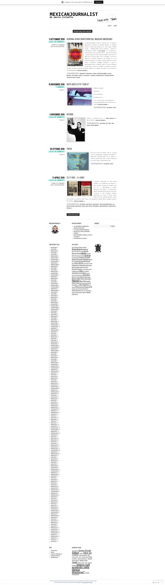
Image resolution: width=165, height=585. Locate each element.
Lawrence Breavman (82, 558)
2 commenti (60, 87)
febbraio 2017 (54, 424)
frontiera (80, 75)
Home (115, 25)
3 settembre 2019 (57, 39)
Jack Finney (89, 204)
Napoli (75, 280)
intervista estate (83, 555)
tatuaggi (87, 572)
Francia (82, 265)
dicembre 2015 (54, 448)
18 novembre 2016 (57, 84)
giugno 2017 (54, 417)
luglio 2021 (53, 333)
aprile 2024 (53, 280)
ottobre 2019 (54, 369)
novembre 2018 (54, 388)
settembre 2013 (54, 495)
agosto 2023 (54, 292)
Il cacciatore (86, 75)
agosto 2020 (54, 352)
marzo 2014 (53, 484)
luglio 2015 (53, 457)
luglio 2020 (53, 354)
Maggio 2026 (54, 250)
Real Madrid (83, 285)
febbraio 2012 (54, 527)
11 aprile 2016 (58, 177)
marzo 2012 (53, 525)
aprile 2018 (53, 400)
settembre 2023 (54, 290)
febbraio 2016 (54, 445)
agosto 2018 (54, 393)
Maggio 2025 (54, 266)
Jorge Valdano (86, 271)
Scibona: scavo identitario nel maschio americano (89, 39)
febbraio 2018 (54, 403)
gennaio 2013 (54, 508)
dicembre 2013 (54, 489)
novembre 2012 (54, 512)
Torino (81, 290)
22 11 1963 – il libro (75, 177)
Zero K (114, 107)
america (95, 73)
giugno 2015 (54, 458)
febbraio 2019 (54, 383)
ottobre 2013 (54, 493)
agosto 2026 (54, 247)
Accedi (52, 552)
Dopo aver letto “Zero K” (78, 84)
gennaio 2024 (54, 283)
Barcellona (84, 249)
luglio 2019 (53, 374)
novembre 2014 (54, 470)
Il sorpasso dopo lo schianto (80, 238)
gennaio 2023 (54, 304)
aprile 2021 (53, 338)
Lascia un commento (57, 41)
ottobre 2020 (54, 348)
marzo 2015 (53, 464)
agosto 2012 (54, 517)
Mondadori (88, 279)
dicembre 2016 (54, 427)
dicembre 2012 (54, 510)
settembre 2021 (54, 329)
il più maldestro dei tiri (87, 269)
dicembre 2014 (54, 469)
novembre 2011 (54, 532)
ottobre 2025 (54, 262)
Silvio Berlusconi (84, 288)
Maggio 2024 (54, 278)
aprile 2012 (53, 524)
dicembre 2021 (54, 324)
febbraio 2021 (54, 342)
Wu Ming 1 (69, 208)
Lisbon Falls (85, 206)
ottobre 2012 (54, 513)
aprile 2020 (53, 359)
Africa (73, 247)
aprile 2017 (53, 421)
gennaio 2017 (54, 426)
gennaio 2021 (54, 343)
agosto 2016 (54, 434)
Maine (90, 206)
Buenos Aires (76, 253)
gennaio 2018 (54, 405)
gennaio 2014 (54, 488)
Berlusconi (74, 251)
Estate (73, 263)
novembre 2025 (54, 261)
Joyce (80, 557)
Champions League (79, 255)
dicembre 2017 (54, 407)
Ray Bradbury (95, 206)
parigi (77, 283)
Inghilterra (74, 271)
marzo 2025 (53, 269)
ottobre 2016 (54, 431)
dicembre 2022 (54, 305)
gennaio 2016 (54, 446)
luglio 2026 (53, 249)
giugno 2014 (54, 479)
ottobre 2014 (54, 472)
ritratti (74, 562)
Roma (77, 287)
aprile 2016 (53, 441)
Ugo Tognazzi (88, 290)
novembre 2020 (54, 347)
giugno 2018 (54, 397)
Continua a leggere (82, 70)
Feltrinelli (74, 265)
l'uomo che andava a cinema (82, 557)
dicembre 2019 (54, 366)
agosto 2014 (54, 476)
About (110, 25)
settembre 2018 (54, 391)
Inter (78, 271)
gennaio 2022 (54, 323)
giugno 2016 (54, 438)
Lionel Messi (82, 273)
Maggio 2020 (54, 357)
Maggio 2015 (54, 460)
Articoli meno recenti (73, 214)
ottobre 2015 (54, 452)
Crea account (54, 550)
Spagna (74, 290)
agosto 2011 (54, 537)
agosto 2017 (54, 414)
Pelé (81, 283)
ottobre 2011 (54, 534)
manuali (90, 558)
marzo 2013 (53, 505)
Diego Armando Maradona (81, 259)
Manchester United (79, 275)
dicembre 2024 (54, 274)
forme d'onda (85, 550)
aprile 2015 (53, 462)
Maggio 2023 (54, 297)
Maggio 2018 (54, 398)
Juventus (75, 273)
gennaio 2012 (54, 529)
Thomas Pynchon (71, 77)
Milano (82, 279)
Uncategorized (75, 574)
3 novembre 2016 (57, 114)
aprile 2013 (53, 503)
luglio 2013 (53, 498)
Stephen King (112, 206)
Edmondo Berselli (80, 261)
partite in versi (83, 560)
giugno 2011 (54, 541)
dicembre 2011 (54, 531)
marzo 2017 (53, 422)
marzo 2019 (53, 381)
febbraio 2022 (54, 321)
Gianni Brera (85, 267)
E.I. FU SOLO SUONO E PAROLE (81, 229)
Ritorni (70, 114)
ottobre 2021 (54, 328)
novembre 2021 (54, 326)
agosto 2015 (54, 455)
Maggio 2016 (54, 440)
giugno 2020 (54, 355)
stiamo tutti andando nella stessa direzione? (58, 46)
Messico (74, 279)
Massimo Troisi (75, 277)
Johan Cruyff (75, 557)
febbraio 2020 (54, 362)
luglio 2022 (53, 312)
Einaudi (87, 261)
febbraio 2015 (54, 465)
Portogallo (74, 285)
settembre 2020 (54, 350)
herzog (81, 553)
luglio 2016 (53, 436)
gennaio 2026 (54, 257)
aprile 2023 (53, 299)
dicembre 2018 (54, 386)
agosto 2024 (54, 276)
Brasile (86, 251)
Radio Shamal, (110, 118)
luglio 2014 (53, 477)
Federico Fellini (89, 263)
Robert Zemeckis (104, 206)
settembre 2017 (54, 412)
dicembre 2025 (54, 259)
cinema (87, 255)
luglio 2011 (53, 539)
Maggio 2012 (54, 522)
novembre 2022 (54, 307)
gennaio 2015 (54, 467)
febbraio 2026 (54, 256)
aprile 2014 (53, 482)
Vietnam (78, 77)
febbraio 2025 (54, 271)
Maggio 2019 (54, 378)
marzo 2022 (53, 319)
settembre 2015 (54, 453)
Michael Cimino (100, 75)
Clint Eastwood (75, 257)
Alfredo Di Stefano (78, 247)
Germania (79, 267)
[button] (75, 54)
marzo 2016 (53, 443)
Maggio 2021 (54, 336)
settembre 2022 (54, 309)
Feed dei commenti (55, 555)
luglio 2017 (53, 415)
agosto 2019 (54, 372)
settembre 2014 (54, 474)
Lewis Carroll (78, 206)
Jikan (88, 555)
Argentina (76, 249)
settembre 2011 (54, 536)
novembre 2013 (54, 491)
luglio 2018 (53, 395)
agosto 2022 (54, 311)
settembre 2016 (54, 433)
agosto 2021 (54, 331)
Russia (82, 287)
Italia (81, 271)
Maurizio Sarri (83, 277)
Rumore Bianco (95, 125)
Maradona (86, 275)
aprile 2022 (53, 317)
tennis (78, 290)
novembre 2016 (54, 429)
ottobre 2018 (54, 390)
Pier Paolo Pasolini (86, 283)
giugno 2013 (54, 500)
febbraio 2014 (54, 486)
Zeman (76, 294)
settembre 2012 (54, 515)
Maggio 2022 (54, 316)
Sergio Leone (75, 288)
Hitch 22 (62, 90)
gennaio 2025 (54, 273)
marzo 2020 (53, 360)
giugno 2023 (54, 295)
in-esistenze (75, 555)
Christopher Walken (102, 73)
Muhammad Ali (75, 560)
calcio (83, 253)
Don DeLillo (102, 50)
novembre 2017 (54, 409)
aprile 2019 (53, 379)
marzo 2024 (53, 281)
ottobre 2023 (54, 288)
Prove (69, 148)
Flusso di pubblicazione (56, 553)
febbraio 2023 (54, 302)
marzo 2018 (53, 402)
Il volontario (93, 75)
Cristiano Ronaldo (84, 257)
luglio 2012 (53, 519)
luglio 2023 (53, 293)
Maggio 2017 (54, 419)
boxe (82, 251)
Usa (77, 292)
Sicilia (79, 288)
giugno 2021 (54, 335)
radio (109, 123)
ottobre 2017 (54, 410)
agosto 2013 (54, 496)
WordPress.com (54, 557)
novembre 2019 (54, 367)
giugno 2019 (54, 376)
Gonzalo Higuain (77, 269)
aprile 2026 (53, 252)
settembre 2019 (54, 371)
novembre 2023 (54, 287)
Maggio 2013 (54, 501)
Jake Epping (96, 204)
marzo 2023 (53, 300)
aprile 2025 (53, 268)
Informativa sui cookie (87, 582)
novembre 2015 (54, 450)
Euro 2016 (78, 263)
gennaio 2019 (54, 385)
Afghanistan (89, 73)
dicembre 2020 (54, 345)
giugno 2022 (54, 314)
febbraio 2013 (54, 507)
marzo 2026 (53, 254)
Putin (78, 285)
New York (82, 281)
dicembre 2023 (54, 285)
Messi (89, 277)
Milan (78, 279)
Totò (84, 290)
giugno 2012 (54, 520)
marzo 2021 (53, 340)
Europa (84, 263)
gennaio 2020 (54, 364)
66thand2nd (82, 73)
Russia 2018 (88, 287)
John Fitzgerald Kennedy (106, 204)
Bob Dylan (79, 251)
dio (74, 261)
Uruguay (74, 292)
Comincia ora (98, 2)
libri (107, 123)
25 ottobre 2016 (57, 148)
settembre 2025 (54, 264)
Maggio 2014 (54, 481)
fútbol (75, 552)
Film (78, 265)
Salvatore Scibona (109, 75)
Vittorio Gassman (83, 292)
